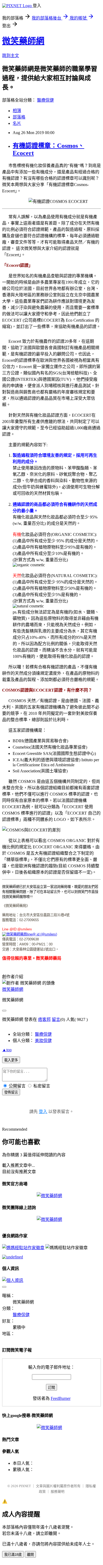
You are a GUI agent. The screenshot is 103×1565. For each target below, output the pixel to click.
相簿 (17, 110)
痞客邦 (44, 1019)
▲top (7, 1050)
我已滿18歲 (13, 1555)
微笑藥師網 (23, 41)
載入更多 (11, 1060)
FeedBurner (61, 1398)
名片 (17, 123)
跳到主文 (10, 55)
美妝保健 (43, 1040)
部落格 (19, 117)
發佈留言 (11, 1092)
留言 (56, 1019)
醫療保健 (45, 100)
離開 (30, 1555)
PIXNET (25, 1486)
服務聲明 (57, 1491)
